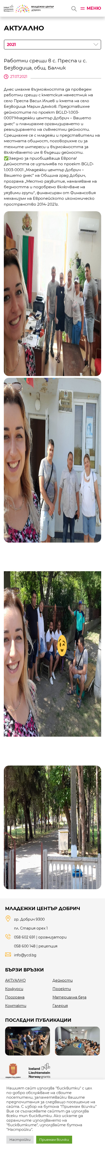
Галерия (60, 1005)
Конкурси (14, 989)
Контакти (15, 1005)
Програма (14, 997)
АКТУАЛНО (15, 980)
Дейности (62, 980)
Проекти (61, 989)
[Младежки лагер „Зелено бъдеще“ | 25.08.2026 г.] (77, 1041)
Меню (94, 8)
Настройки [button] (20, 1139)
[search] (73, 8)
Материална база (69, 997)
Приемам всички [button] (54, 1139)
